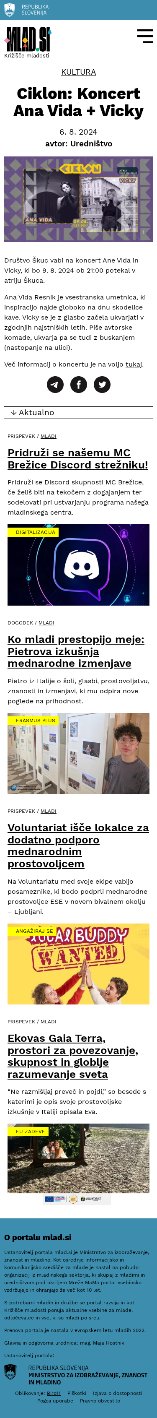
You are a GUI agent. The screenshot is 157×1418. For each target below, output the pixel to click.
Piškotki (76, 1393)
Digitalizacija (35, 532)
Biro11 (54, 1393)
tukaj (134, 364)
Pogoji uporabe (55, 1401)
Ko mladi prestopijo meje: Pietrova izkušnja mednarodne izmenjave (76, 651)
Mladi (49, 436)
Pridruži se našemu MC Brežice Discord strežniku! (78, 458)
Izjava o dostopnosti (117, 1393)
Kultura (78, 72)
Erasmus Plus (35, 720)
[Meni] (145, 36)
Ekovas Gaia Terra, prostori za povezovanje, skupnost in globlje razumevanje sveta (73, 1056)
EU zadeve (30, 1131)
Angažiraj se (34, 931)
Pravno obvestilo (100, 1401)
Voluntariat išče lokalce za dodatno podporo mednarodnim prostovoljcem (78, 845)
